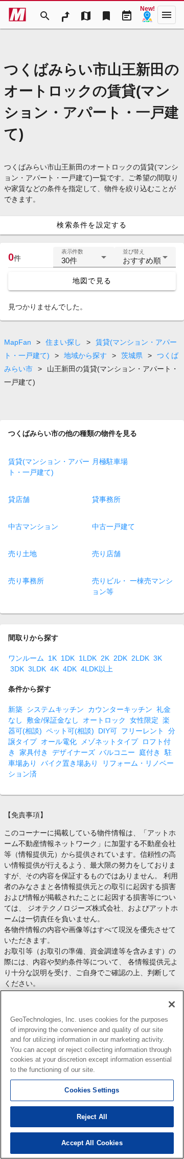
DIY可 (107, 731)
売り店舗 (106, 554)
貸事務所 (106, 499)
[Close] (171, 1004)
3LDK (37, 669)
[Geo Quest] (147, 15)
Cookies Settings (91, 1090)
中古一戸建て (113, 526)
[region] (92, 1074)
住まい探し (63, 342)
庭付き (149, 752)
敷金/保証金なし (53, 720)
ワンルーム (26, 658)
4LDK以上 (97, 669)
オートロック (104, 720)
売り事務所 (26, 581)
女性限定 (144, 720)
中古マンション (33, 526)
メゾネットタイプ (109, 741)
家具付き (33, 752)
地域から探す (85, 355)
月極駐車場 (110, 461)
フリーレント (142, 731)
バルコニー (117, 752)
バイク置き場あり (69, 763)
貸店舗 (19, 499)
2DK (120, 658)
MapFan (17, 342)
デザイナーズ (73, 752)
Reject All (92, 1117)
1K (52, 658)
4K (54, 669)
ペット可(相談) (70, 731)
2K (105, 658)
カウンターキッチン (120, 709)
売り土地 (22, 554)
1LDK (88, 658)
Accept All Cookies (91, 1143)
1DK (68, 658)
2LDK (140, 658)
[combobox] (83, 261)
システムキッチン (55, 709)
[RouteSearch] (65, 15)
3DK (17, 669)
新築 (15, 709)
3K (157, 658)
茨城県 (132, 355)
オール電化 (59, 741)
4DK (70, 669)
